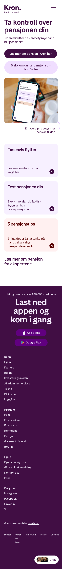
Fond (7, 415)
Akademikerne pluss (17, 383)
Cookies (55, 534)
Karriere (9, 367)
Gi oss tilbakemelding (17, 467)
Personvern (31, 534)
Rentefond (11, 430)
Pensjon (9, 436)
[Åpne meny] (54, 9)
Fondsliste (10, 425)
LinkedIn (9, 504)
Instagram (10, 493)
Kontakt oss (11, 472)
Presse (7, 534)
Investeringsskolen (16, 378)
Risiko (44, 534)
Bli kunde (10, 394)
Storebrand (33, 523)
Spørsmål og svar (15, 462)
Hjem (7, 362)
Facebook (10, 498)
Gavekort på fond (15, 441)
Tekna (8, 389)
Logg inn (9, 399)
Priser (8, 478)
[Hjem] (12, 9)
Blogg (8, 373)
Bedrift (8, 446)
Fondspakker (12, 420)
